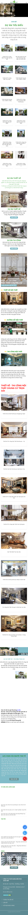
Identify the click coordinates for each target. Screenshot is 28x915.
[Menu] (2, 3)
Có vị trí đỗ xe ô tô (7, 892)
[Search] (26, 2)
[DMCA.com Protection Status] (7, 895)
